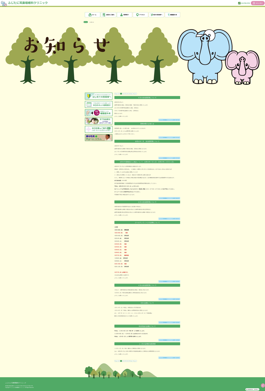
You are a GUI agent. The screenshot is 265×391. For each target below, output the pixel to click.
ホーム (92, 14)
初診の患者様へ (156, 14)
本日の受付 (259, 3)
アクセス (140, 14)
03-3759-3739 (245, 3)
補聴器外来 (172, 14)
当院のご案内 (108, 14)
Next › (131, 93)
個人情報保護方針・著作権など (252, 389)
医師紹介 (124, 14)
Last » (135, 93)
